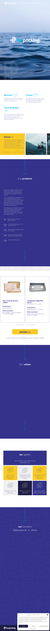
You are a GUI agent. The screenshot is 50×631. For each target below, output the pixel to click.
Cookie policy (33, 628)
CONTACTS (39, 3)
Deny (33, 626)
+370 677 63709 (8, 623)
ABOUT (28, 3)
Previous (7, 152)
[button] (47, 614)
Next (17, 152)
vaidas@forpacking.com (11, 625)
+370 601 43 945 (8, 582)
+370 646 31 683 (30, 583)
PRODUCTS (23, 3)
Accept (23, 626)
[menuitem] (44, 3)
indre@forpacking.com (32, 585)
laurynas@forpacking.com (11, 583)
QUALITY (34, 3)
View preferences (43, 626)
